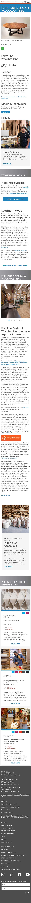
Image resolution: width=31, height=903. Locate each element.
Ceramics (4, 850)
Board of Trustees (8, 831)
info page (25, 187)
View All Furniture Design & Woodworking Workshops (13, 97)
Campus (4, 822)
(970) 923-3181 (10, 773)
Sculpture (5, 866)
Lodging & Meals (7, 812)
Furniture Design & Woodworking (13, 855)
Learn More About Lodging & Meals (15, 265)
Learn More (7, 164)
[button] (9, 320)
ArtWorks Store (7, 825)
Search (22, 2)
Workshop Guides (7, 847)
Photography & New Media (10, 861)
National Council (7, 833)
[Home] (9, 1)
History (4, 839)
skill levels (26, 407)
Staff (3, 836)
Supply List (6, 112)
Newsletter (17, 2)
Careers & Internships (9, 804)
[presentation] (2, 301)
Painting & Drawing (8, 858)
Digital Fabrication (8, 852)
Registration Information (10, 807)
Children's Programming (10, 869)
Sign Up (27, 893)
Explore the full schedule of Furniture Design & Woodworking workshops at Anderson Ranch (14, 362)
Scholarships (6, 810)
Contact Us (20, 2)
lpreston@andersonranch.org (18, 193)
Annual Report (6, 842)
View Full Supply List (16, 199)
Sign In (25, 2)
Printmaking (5, 863)
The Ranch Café (7, 828)
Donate (4, 801)
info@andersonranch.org (12, 775)
